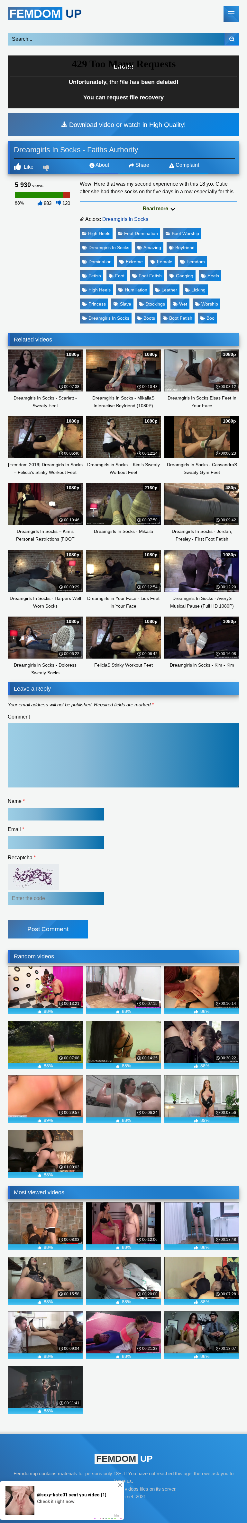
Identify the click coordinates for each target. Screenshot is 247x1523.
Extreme (134, 261)
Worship (209, 304)
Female (164, 261)
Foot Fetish (150, 275)
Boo (210, 318)
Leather (169, 289)
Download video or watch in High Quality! (126, 124)
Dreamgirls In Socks (125, 219)
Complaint (186, 165)
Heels (213, 275)
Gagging (184, 275)
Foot (119, 275)
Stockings (155, 304)
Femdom (196, 261)
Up (45, 13)
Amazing (152, 247)
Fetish (94, 275)
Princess (97, 304)
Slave (125, 304)
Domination (100, 261)
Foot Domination (141, 233)
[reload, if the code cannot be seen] (33, 888)
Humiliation (136, 289)
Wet (183, 304)
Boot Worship (185, 233)
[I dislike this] (47, 169)
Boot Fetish (180, 318)
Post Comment (48, 929)
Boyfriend (185, 247)
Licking (198, 289)
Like (28, 167)
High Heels (99, 233)
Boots (149, 318)
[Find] (231, 39)
